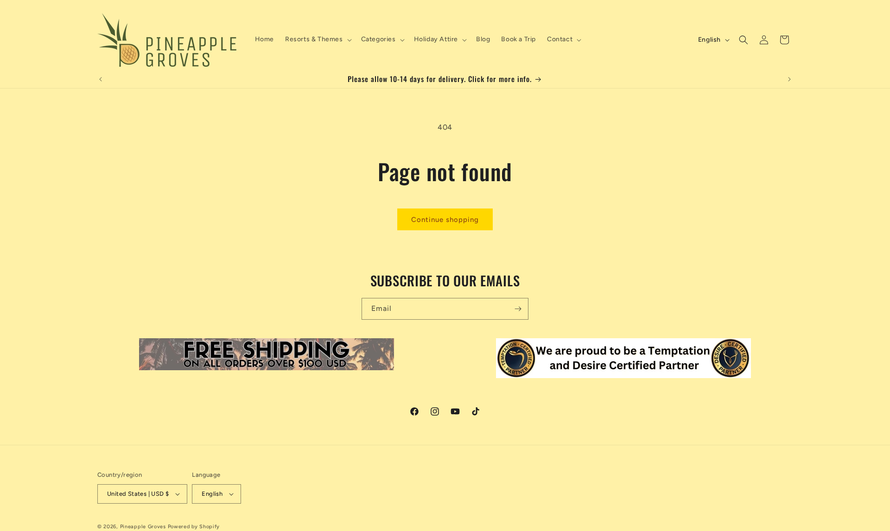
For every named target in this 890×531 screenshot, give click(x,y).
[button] (318, 39)
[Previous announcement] (100, 79)
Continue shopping (445, 219)
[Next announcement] (789, 79)
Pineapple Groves (143, 527)
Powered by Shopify (194, 527)
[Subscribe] (518, 309)
